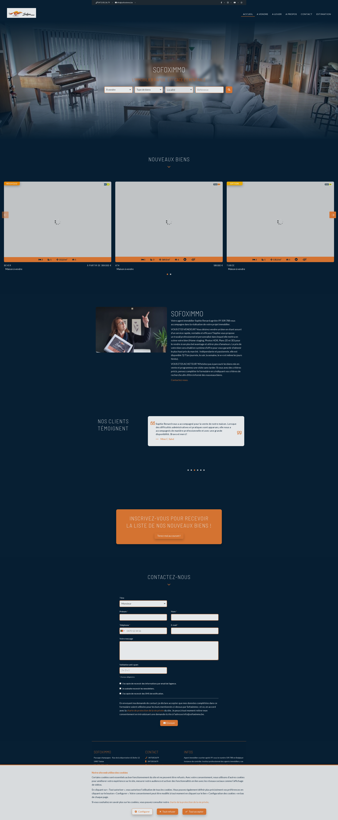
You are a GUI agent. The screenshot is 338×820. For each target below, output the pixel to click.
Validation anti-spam (128, 664)
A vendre (262, 14)
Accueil (248, 14)
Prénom (123, 611)
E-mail (174, 625)
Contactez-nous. (179, 380)
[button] (179, 89)
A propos (291, 14)
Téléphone (124, 625)
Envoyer (170, 722)
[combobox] (122, 631)
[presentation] (5, 215)
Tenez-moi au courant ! (169, 535)
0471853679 (153, 758)
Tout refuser (168, 811)
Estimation (323, 14)
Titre (121, 598)
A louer (277, 14)
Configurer (144, 811)
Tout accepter (196, 811)
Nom (174, 611)
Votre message (126, 638)
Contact (306, 14)
